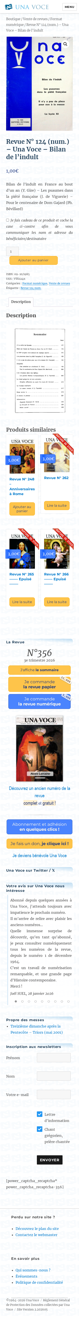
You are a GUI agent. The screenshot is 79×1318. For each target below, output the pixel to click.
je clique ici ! (40, 843)
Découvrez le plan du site (37, 1228)
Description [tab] (21, 302)
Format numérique (34, 283)
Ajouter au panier (33, 260)
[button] (65, 44)
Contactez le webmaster (36, 1235)
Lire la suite (57, 505)
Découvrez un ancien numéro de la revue (39, 795)
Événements (26, 1276)
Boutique (13, 19)
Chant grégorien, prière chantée (57, 1135)
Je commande (47, 683)
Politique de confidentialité (39, 1282)
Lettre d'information (57, 1117)
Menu (69, 7)
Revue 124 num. (31, 288)
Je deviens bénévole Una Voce (40, 855)
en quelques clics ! (39, 827)
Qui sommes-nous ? (33, 1270)
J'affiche (39, 670)
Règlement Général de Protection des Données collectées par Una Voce (38, 1304)
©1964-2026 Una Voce (22, 1300)
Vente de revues (35, 19)
